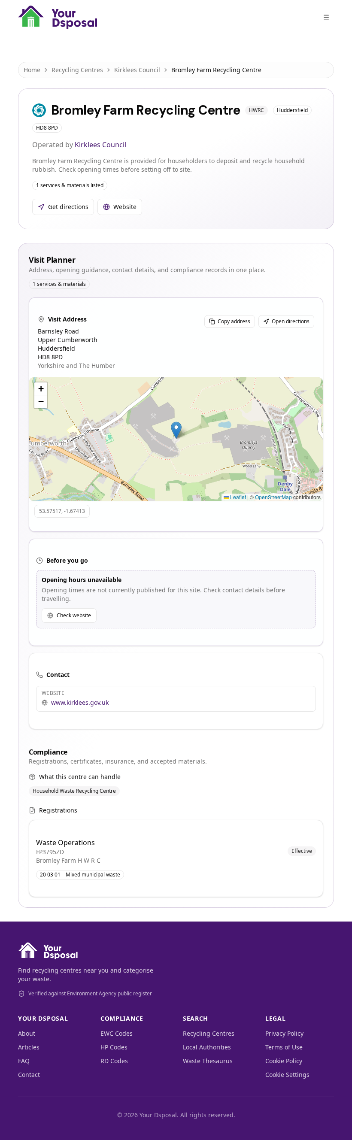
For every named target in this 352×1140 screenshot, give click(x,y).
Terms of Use (284, 1047)
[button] (176, 430)
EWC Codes (116, 1033)
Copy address (234, 321)
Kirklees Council (137, 70)
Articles (28, 1047)
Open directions (291, 321)
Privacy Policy (284, 1033)
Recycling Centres (77, 70)
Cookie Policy (283, 1061)
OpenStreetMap (273, 496)
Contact (29, 1074)
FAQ (24, 1061)
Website (125, 207)
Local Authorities (207, 1047)
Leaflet (237, 496)
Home (32, 70)
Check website (74, 615)
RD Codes (114, 1061)
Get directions (68, 207)
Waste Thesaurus (208, 1061)
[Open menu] (326, 17)
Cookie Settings (287, 1074)
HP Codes (113, 1047)
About (26, 1033)
